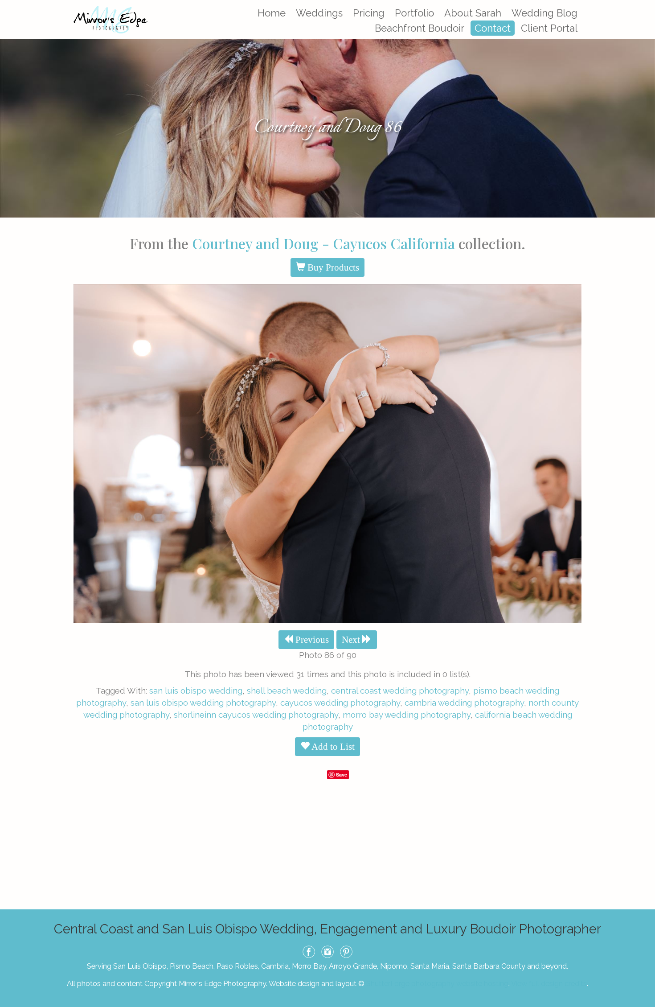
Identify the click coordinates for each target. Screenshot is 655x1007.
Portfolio (414, 13)
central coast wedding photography (400, 690)
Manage (643, 4)
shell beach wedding (287, 690)
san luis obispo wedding (195, 690)
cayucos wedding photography (340, 702)
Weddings (319, 13)
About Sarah (472, 13)
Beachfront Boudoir (419, 28)
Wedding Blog (544, 13)
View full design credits (549, 983)
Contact (493, 28)
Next (352, 639)
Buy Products (332, 267)
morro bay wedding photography (407, 714)
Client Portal (549, 28)
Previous (311, 639)
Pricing (369, 13)
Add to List (332, 746)
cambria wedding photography (464, 702)
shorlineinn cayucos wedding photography (256, 714)
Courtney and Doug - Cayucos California (323, 243)
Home (272, 13)
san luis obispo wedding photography (203, 702)
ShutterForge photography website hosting (437, 983)
